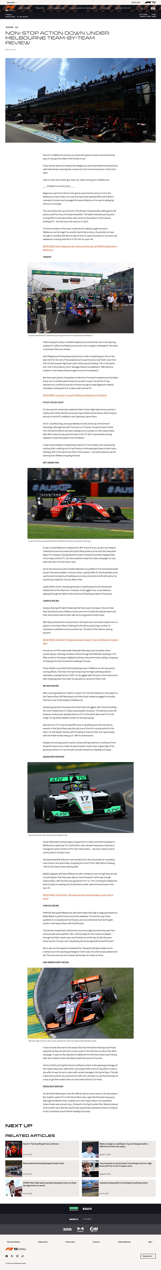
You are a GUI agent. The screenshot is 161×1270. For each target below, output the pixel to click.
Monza (9, 14)
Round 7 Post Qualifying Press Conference (41, 1144)
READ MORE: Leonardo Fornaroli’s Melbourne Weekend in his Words (75, 395)
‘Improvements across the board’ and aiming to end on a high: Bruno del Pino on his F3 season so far (126, 1164)
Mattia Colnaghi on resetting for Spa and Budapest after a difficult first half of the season (124, 1145)
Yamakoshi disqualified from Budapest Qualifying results (124, 1183)
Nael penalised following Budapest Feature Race (43, 1163)
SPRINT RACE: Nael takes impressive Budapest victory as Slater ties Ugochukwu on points (50, 1184)
